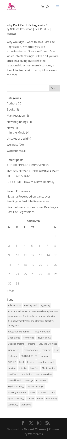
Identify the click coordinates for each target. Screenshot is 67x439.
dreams (31, 343)
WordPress (35, 434)
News (10, 128)
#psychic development (19, 331)
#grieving (45, 305)
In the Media (17, 132)
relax (32, 392)
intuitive (23, 368)
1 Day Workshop (42, 331)
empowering (14, 350)
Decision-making (16, 343)
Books (11, 109)
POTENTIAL (41, 380)
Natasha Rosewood (21, 29)
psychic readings (35, 386)
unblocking (51, 398)
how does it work (46, 362)
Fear (56, 350)
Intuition (12, 368)
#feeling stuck (30, 305)
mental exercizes (44, 374)
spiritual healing (16, 398)
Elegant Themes (35, 429)
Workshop (26, 404)
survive (30, 398)
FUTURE (12, 362)
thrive (40, 398)
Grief (21, 362)
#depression (14, 305)
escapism (46, 350)
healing (30, 362)
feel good (13, 356)
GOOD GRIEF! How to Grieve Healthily (30, 182)
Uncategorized (16, 138)
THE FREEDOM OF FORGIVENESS (28, 165)
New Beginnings (17, 122)
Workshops (14, 151)
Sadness (42, 392)
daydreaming (44, 337)
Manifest (34, 368)
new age (29, 380)
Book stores (14, 337)
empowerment (31, 350)
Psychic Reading (16, 386)
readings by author (17, 392)
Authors (12, 103)
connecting (28, 337)
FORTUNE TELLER (29, 356)
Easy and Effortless (48, 343)
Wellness (11, 33)
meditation (27, 374)
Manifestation (16, 115)
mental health (14, 380)
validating (13, 404)
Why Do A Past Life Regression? (27, 25)
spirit (52, 392)
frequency (46, 356)
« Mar (10, 290)
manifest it (13, 374)
